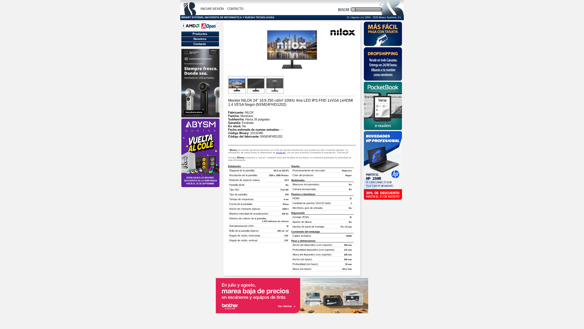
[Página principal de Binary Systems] (189, 14)
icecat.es (280, 152)
